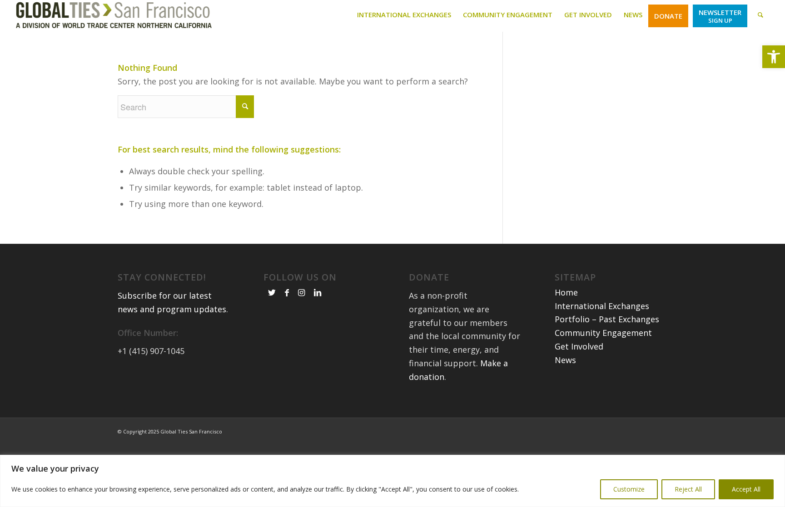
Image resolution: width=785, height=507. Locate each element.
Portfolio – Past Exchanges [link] (607, 319)
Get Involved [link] (579, 346)
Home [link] (566, 292)
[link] (773, 56)
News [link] (565, 359)
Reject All (688, 489)
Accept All (746, 489)
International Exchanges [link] (602, 305)
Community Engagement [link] (603, 332)
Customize (629, 489)
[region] (392, 481)
